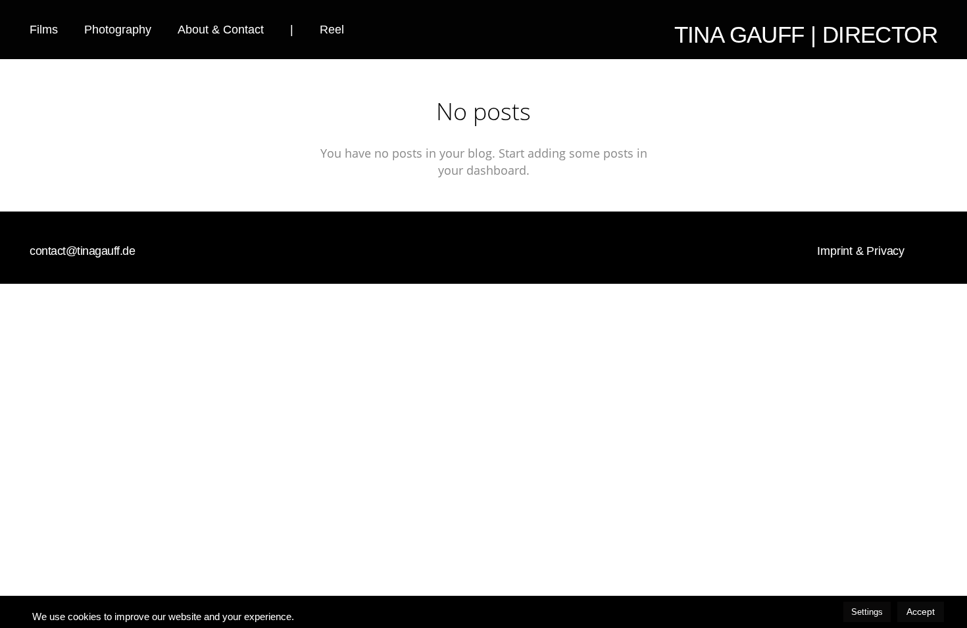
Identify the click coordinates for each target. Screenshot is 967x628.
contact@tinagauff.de (82, 251)
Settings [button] (867, 612)
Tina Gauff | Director (805, 34)
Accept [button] (920, 611)
